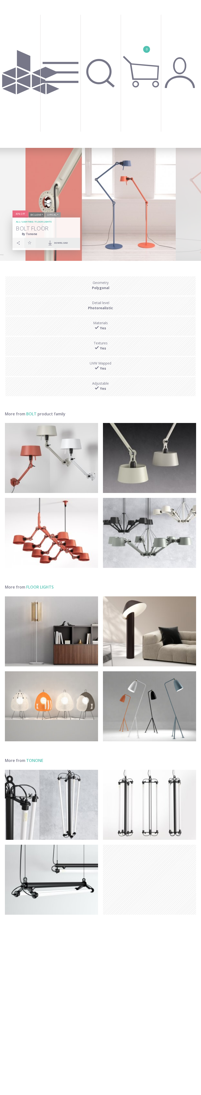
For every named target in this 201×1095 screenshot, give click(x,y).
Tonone (34, 760)
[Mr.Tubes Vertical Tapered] (51, 805)
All (18, 222)
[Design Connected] (31, 74)
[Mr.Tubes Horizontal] (51, 880)
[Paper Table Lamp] (51, 706)
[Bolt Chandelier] (149, 533)
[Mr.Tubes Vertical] (149, 805)
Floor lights (43, 222)
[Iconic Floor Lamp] (149, 706)
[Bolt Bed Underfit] (51, 458)
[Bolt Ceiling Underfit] (149, 458)
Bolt (31, 414)
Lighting (27, 222)
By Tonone (29, 234)
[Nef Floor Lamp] (51, 631)
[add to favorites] (29, 243)
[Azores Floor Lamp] (149, 631)
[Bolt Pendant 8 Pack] (51, 533)
